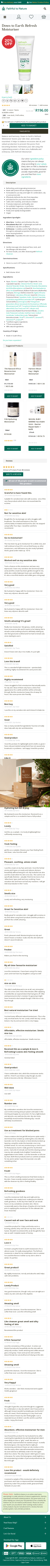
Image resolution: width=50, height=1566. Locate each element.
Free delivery (8, 2)
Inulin (29, 297)
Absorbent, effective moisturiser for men (24, 1429)
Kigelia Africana (39, 293)
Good (6, 720)
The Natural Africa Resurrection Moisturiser (12, 371)
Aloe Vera (10, 290)
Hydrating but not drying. (16, 808)
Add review (44, 105)
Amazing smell (11, 1303)
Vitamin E (34, 306)
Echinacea (41, 295)
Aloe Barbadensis (39, 288)
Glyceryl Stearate (31, 286)
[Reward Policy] (3, 122)
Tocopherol (26, 306)
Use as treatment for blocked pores (21, 1130)
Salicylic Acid (34, 308)
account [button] (18, 17)
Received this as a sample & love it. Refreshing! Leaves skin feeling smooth (23, 1050)
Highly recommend (13, 679)
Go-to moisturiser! (13, 537)
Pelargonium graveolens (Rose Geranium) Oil (23, 303)
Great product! (11, 1267)
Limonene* (10, 320)
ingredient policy (37, 158)
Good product (11, 737)
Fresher (8, 949)
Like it (7, 758)
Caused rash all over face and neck (21, 1220)
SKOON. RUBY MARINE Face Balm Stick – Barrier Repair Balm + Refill (37, 424)
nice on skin (10, 983)
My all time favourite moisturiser (20, 965)
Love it (7, 1242)
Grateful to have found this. (18, 493)
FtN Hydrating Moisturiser (10, 420)
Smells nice (9, 893)
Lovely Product (11, 1285)
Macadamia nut (19, 288)
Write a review (13, 474)
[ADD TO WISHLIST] (25, 131)
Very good (9, 585)
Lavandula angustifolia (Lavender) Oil (20, 299)
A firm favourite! (12, 1340)
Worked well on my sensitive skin (20, 560)
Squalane (22, 297)
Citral (21, 317)
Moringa (17, 293)
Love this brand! (12, 661)
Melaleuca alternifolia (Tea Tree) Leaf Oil (26, 307)
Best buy (8, 704)
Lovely (7, 826)
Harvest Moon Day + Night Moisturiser (35, 371)
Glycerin (14, 281)
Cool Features (9, 1528)
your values (41, 164)
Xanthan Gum (30, 313)
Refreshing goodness (14, 1191)
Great (7, 929)
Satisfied (8, 645)
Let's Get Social (9, 1534)
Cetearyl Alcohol (27, 284)
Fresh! (7, 1171)
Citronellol (29, 317)
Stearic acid (37, 284)
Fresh (7, 1400)
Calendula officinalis (22, 295)
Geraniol (38, 317)
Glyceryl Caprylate (38, 297)
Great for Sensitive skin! (16, 909)
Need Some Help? (10, 1523)
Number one (10, 1103)
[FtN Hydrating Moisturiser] (13, 409)
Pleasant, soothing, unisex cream (20, 862)
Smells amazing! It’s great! (17, 621)
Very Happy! (10, 1382)
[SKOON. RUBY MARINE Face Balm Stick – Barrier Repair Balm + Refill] (37, 409)
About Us (7, 1517)
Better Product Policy (40, 2)
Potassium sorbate (17, 313)
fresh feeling (10, 844)
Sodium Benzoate (21, 315)
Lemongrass (22, 302)
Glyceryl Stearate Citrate (15, 286)
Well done (9, 1087)
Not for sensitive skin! (15, 513)
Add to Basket (12, 396)
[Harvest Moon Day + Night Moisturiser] (37, 358)
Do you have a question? (12, 340)
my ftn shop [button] (31, 17)
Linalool (19, 320)
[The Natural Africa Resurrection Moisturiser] (13, 358)
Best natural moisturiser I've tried (21, 1010)
